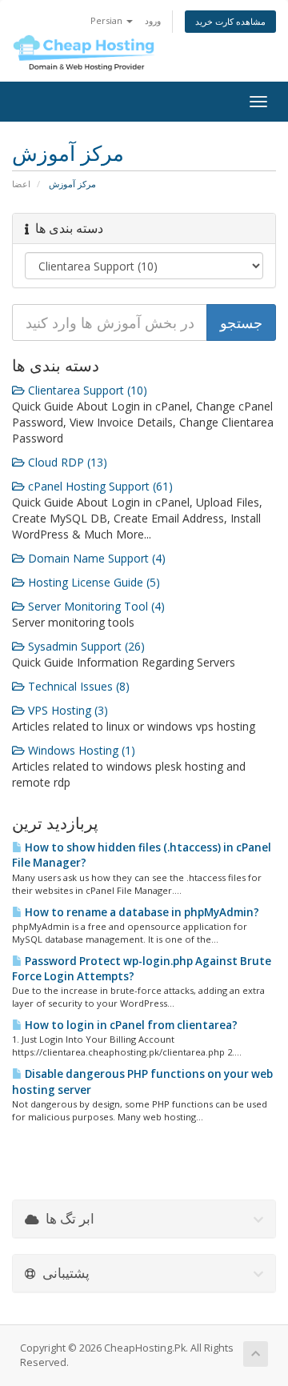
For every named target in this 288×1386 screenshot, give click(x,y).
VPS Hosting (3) (66, 710)
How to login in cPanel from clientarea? (130, 1025)
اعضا (21, 184)
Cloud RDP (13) (66, 462)
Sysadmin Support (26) (85, 646)
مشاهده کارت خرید (230, 21)
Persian (107, 20)
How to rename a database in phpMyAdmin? (140, 912)
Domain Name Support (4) (95, 558)
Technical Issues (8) (77, 686)
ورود (153, 20)
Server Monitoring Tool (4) (95, 606)
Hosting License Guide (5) (92, 582)
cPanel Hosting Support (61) (99, 486)
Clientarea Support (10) (86, 390)
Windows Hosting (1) (80, 750)
